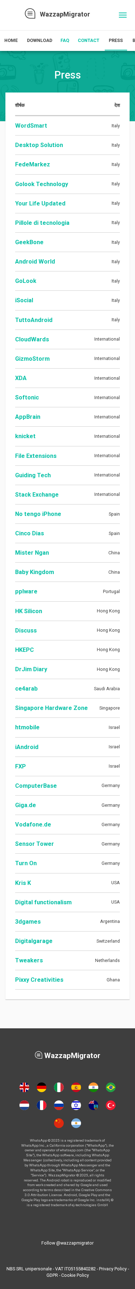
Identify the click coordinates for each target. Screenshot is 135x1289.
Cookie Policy (75, 1275)
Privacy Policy (113, 1268)
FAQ (64, 40)
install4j (103, 1200)
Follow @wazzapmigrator (67, 1243)
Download (39, 40)
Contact (88, 40)
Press (116, 40)
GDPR (52, 1275)
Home (11, 40)
